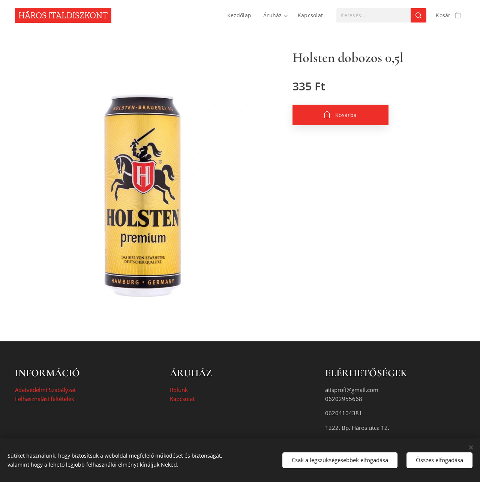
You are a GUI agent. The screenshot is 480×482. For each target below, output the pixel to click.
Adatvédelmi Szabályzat (45, 389)
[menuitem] (241, 15)
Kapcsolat (182, 398)
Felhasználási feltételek (44, 398)
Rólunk (179, 389)
